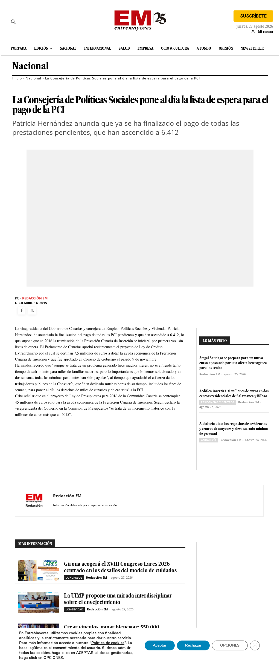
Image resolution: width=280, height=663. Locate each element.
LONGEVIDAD (74, 609)
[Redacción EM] (34, 501)
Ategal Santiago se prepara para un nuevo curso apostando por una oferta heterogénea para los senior (233, 363)
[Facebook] (21, 311)
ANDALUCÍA (209, 440)
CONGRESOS (74, 577)
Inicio (17, 78)
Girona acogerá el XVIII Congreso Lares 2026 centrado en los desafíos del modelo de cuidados (120, 567)
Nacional (30, 66)
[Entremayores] (140, 19)
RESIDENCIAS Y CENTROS (217, 402)
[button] (13, 21)
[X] (32, 311)
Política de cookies (107, 642)
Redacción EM (35, 298)
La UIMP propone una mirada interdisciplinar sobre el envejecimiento (118, 598)
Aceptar (160, 645)
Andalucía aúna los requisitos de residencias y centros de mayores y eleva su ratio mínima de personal (233, 428)
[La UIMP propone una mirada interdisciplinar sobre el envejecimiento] (38, 602)
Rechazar (193, 645)
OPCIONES (230, 645)
